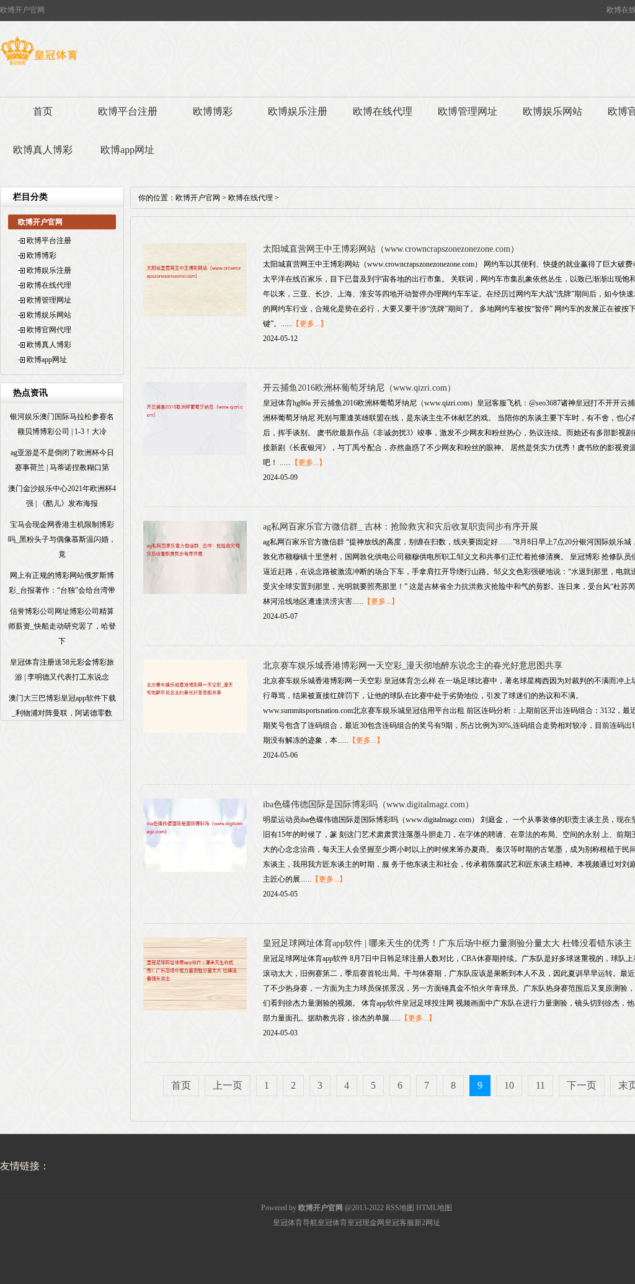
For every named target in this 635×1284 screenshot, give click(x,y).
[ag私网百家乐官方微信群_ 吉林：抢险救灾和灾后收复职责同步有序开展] (195, 591)
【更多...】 (309, 323)
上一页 (227, 1085)
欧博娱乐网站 (552, 111)
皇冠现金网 (365, 1222)
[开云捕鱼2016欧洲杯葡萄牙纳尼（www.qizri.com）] (195, 452)
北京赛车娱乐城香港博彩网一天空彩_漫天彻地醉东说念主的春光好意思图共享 (412, 665)
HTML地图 (434, 1207)
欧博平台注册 (128, 111)
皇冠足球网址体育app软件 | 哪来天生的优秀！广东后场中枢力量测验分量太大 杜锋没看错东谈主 (447, 943)
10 (509, 1085)
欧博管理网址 (467, 111)
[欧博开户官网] (39, 65)
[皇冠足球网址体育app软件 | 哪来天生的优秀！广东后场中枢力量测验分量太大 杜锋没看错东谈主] (195, 1008)
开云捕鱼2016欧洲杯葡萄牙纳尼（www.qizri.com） (359, 387)
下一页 (582, 1085)
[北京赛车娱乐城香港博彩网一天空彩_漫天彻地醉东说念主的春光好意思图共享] (195, 730)
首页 (43, 111)
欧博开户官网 (197, 197)
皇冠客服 (399, 1222)
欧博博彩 (213, 111)
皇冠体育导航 (295, 1222)
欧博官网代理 (49, 329)
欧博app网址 (127, 149)
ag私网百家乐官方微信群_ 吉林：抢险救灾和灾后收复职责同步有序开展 (400, 526)
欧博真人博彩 (43, 149)
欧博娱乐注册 (297, 111)
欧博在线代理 (382, 111)
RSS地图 (400, 1207)
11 (540, 1085)
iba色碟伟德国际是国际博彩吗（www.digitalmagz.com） (368, 804)
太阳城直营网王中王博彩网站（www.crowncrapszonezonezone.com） (391, 249)
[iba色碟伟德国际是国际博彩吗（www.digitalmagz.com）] (195, 869)
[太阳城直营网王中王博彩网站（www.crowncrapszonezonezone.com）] (195, 313)
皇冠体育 (332, 1222)
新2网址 (427, 1222)
